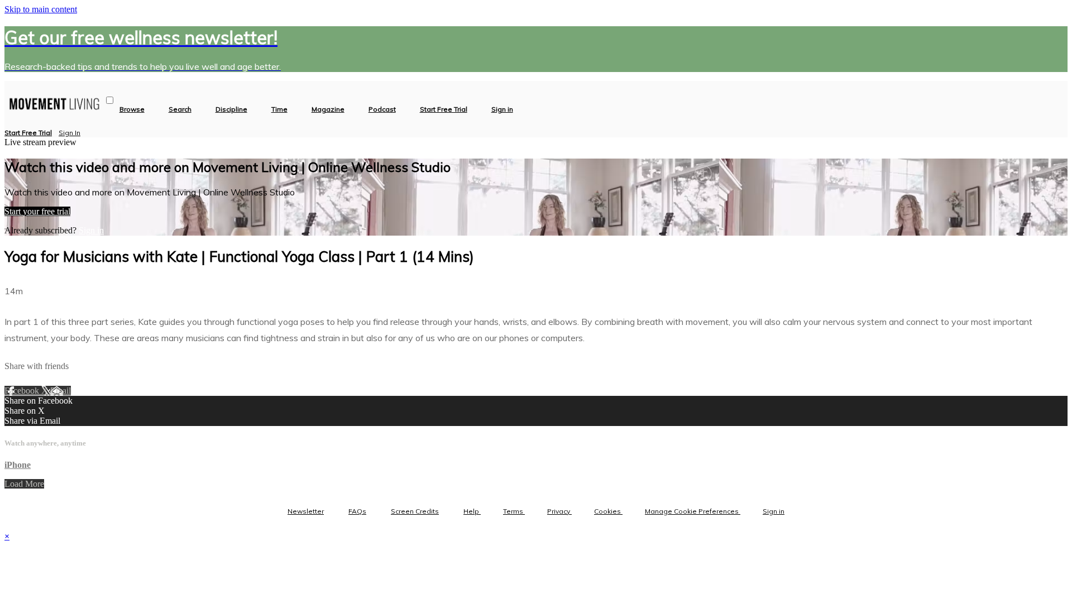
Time (279, 109)
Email (60, 390)
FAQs (357, 511)
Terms (514, 511)
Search (180, 109)
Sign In (69, 132)
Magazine (328, 109)
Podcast (382, 109)
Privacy (559, 511)
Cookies (608, 511)
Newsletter (306, 511)
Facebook (22, 390)
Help (472, 511)
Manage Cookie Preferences (692, 511)
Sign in (502, 109)
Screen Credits (415, 511)
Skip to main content (40, 9)
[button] (109, 100)
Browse (132, 109)
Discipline (231, 109)
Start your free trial (37, 211)
